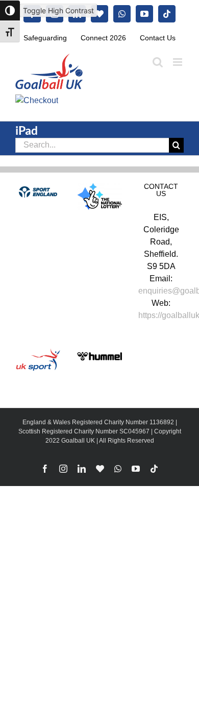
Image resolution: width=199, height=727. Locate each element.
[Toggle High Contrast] (10, 10)
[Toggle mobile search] (158, 62)
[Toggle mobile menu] (178, 62)
